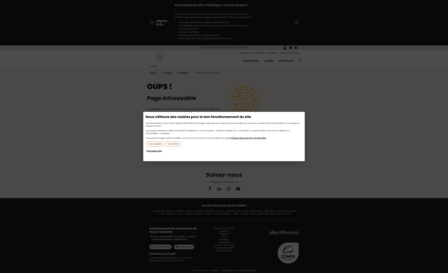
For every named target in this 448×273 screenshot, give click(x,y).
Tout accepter (155, 144)
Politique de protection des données (248, 138)
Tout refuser (173, 144)
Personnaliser (154, 151)
